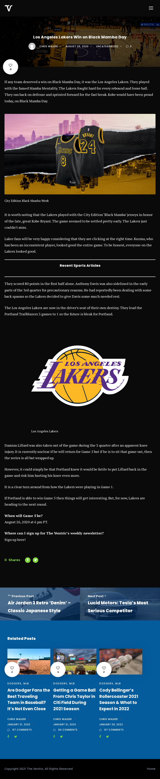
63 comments (67, 729)
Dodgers (14, 683)
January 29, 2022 (111, 724)
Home (151, 769)
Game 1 (107, 486)
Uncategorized (107, 46)
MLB (26, 683)
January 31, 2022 (18, 724)
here (21, 539)
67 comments (22, 729)
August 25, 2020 (77, 46)
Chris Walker (48, 46)
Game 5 (50, 498)
